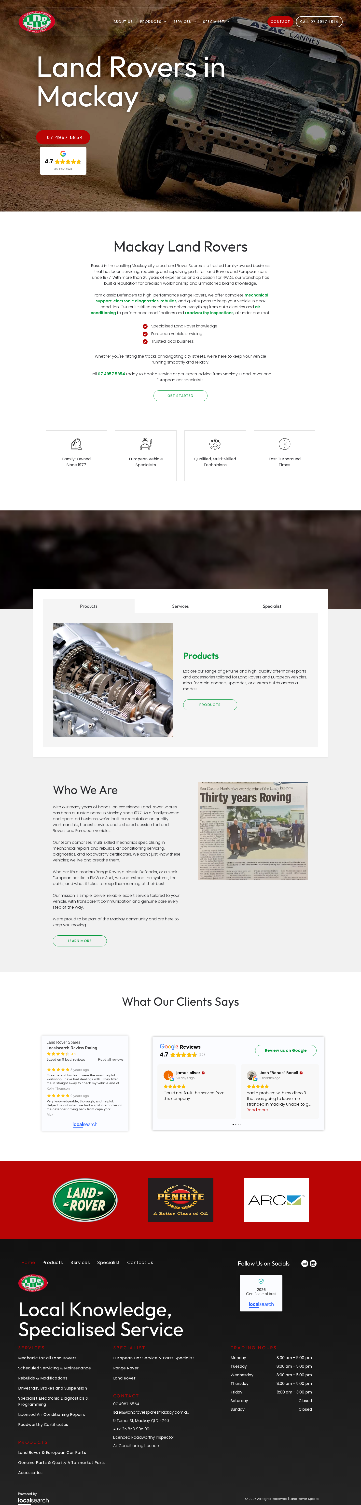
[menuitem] (123, 22)
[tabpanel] (180, 680)
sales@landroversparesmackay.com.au (151, 1412)
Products (201, 655)
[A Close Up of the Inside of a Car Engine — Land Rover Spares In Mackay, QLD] (113, 680)
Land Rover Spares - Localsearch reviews (85, 1083)
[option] (85, 1200)
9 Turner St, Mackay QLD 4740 (141, 1420)
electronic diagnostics (136, 301)
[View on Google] (168, 1075)
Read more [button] (174, 1110)
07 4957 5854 (111, 374)
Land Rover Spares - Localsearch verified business (261, 1293)
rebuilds (168, 301)
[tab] (89, 606)
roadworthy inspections (209, 313)
